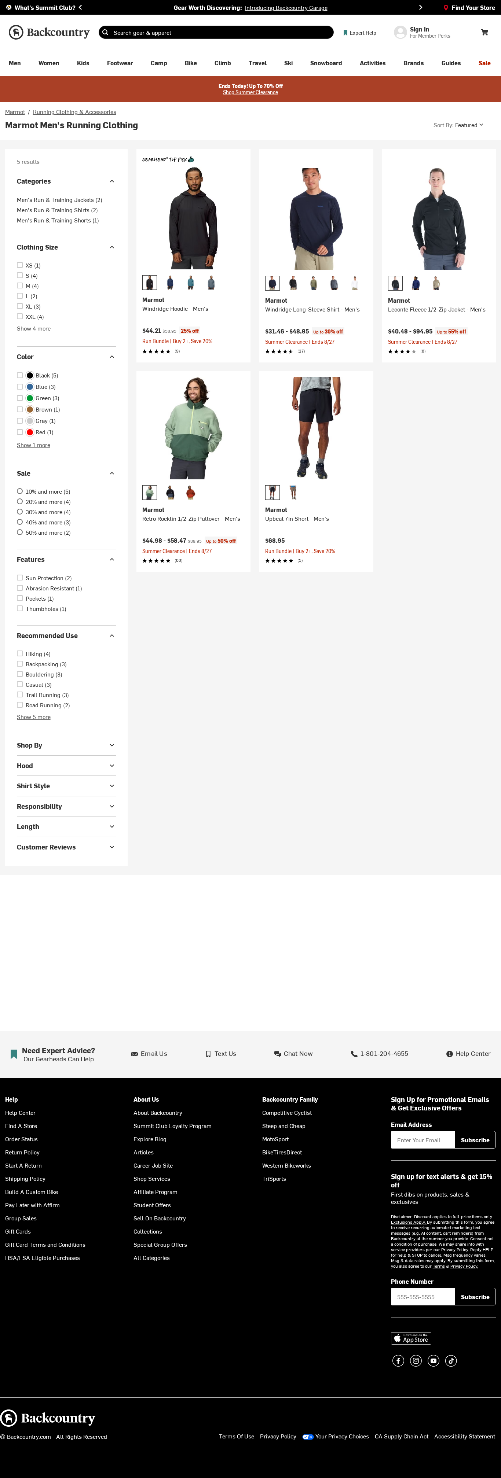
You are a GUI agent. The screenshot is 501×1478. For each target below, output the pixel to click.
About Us (146, 1099)
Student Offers (152, 1204)
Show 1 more (33, 445)
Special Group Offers (160, 1244)
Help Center (20, 1112)
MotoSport (275, 1138)
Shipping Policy (25, 1178)
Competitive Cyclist (287, 1112)
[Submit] (105, 32)
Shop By (29, 744)
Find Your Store (473, 7)
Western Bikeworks (286, 1165)
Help (11, 1099)
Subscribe (475, 1140)
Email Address (411, 1124)
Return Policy (22, 1152)
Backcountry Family (290, 1099)
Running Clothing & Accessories (74, 111)
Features (31, 559)
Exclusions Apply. (409, 1222)
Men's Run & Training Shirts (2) (57, 209)
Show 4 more (34, 328)
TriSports (274, 1178)
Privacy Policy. (464, 1266)
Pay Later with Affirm (32, 1204)
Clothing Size (37, 246)
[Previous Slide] (80, 7)
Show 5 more (34, 716)
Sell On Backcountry (160, 1217)
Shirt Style (33, 785)
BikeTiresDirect (282, 1152)
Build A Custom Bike (31, 1191)
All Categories (152, 1257)
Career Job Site (153, 1165)
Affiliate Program (156, 1191)
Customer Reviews (46, 846)
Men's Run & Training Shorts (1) (58, 220)
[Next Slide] (421, 7)
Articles (144, 1152)
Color (25, 356)
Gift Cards (18, 1231)
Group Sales (21, 1217)
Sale (23, 473)
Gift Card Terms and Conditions (45, 1244)
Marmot (15, 111)
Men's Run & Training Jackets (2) (59, 199)
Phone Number (412, 1281)
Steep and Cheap (284, 1125)
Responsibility (39, 806)
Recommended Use (47, 635)
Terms (439, 1266)
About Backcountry (158, 1112)
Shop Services (152, 1178)
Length (28, 826)
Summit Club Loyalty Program (173, 1125)
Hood (25, 765)
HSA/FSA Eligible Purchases (42, 1257)
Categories (34, 180)
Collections (148, 1231)
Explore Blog (150, 1138)
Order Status (21, 1138)
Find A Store (21, 1125)
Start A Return (23, 1165)
